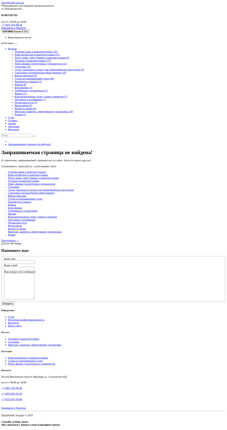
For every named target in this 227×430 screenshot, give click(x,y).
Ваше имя (9, 258)
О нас (11, 117)
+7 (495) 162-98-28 (11, 24)
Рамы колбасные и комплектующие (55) (37, 54)
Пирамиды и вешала (19, 201)
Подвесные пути (17, 222)
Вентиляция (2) (23, 105)
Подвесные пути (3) (26, 102)
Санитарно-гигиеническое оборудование (31, 192)
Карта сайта (14, 325)
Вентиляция (15, 225)
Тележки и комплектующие (23, 181)
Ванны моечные (17, 195)
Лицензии (13, 126)
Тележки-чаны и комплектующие (27, 172)
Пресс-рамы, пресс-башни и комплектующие (33, 178)
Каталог (12, 48)
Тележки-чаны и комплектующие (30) (36, 51)
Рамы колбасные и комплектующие (28, 175)
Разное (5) (20, 114)
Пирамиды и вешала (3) (28, 81)
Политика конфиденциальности (26, 319)
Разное (12, 234)
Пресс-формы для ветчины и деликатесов (31, 184)
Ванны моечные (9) (26, 75)
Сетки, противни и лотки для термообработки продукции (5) (49, 69)
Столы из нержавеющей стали (25, 198)
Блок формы (15, 207)
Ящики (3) (20, 93)
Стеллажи (13, 187)
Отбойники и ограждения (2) (31, 90)
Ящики (12, 213)
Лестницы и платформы (21, 219)
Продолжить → (10, 240)
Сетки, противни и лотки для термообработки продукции (41, 190)
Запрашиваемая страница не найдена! (29, 144)
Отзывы (12, 120)
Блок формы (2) (23, 87)
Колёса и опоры (17, 228)
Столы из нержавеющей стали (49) (34, 78)
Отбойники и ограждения (22, 210)
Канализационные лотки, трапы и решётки (32, 216)
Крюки (12, 204)
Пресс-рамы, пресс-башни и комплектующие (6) (42, 57)
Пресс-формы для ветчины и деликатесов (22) (41, 63)
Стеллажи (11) (23, 66)
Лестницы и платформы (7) (30, 99)
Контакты (13, 129)
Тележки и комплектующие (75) (33, 60)
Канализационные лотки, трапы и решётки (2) (41, 96)
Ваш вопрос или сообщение (20, 271)
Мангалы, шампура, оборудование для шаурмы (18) (44, 111)
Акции (12, 123)
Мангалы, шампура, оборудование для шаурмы (34, 231)
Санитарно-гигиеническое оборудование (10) (40, 72)
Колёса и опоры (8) (25, 108)
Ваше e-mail (10, 265)
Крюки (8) (20, 84)
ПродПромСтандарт (12, 2)
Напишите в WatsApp (13, 27)
